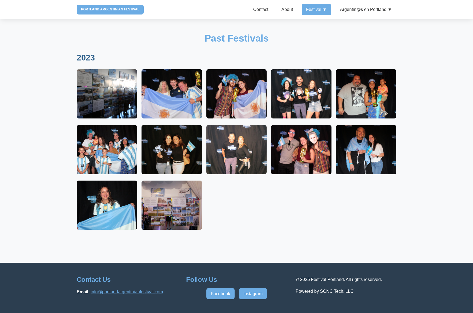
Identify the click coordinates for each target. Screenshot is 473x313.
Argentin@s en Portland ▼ (366, 9)
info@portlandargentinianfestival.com (127, 291)
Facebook (220, 293)
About (287, 9)
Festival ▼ (316, 9)
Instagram (253, 293)
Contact (260, 9)
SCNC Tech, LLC (337, 291)
